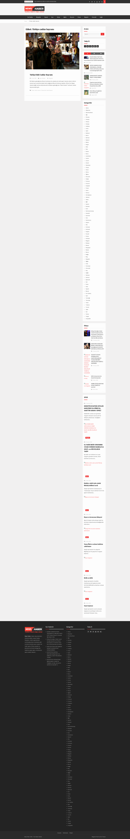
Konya (87, 236)
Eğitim (64, 17)
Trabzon (88, 305)
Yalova (87, 314)
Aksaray (87, 117)
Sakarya (87, 275)
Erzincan (88, 181)
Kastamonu (88, 220)
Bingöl (87, 144)
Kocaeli (87, 234)
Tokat (87, 302)
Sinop (87, 284)
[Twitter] (92, 2)
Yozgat (87, 316)
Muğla (87, 254)
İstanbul (87, 206)
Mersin (87, 252)
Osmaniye (88, 266)
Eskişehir (88, 185)
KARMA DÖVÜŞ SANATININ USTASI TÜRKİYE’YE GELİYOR (97, 385)
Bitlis (87, 147)
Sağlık (101, 17)
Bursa (87, 153)
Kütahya (88, 238)
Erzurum (88, 183)
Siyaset (46, 17)
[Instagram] (94, 2)
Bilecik (87, 142)
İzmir (87, 208)
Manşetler (38, 17)
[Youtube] (97, 2)
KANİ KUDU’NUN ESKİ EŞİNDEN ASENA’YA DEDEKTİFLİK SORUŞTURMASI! (54, 648)
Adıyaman (88, 110)
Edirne (87, 172)
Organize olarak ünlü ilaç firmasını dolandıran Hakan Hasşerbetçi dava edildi (96, 84)
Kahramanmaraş (90, 211)
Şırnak (87, 291)
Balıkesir (88, 133)
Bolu (87, 149)
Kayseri (87, 222)
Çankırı (87, 158)
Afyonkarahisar (89, 112)
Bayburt (87, 140)
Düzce (87, 169)
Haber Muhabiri (42, 78)
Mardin (87, 250)
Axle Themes (103, 836)
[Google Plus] (99, 2)
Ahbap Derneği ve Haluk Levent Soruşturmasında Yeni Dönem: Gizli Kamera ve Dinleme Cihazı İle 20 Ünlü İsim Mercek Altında (97, 334)
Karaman (88, 215)
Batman (87, 137)
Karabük (88, 213)
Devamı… (34, 652)
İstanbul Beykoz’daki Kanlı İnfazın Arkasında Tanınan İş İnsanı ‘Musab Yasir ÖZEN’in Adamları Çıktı (94, 58)
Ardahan (88, 126)
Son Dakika (30, 17)
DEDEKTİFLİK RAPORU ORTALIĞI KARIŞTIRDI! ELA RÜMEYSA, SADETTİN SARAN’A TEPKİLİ (94, 408)
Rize (87, 270)
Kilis (87, 224)
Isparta (87, 204)
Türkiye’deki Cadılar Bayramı (41, 75)
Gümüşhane (88, 195)
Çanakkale (88, 156)
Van (86, 311)
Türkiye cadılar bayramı (36, 90)
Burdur (87, 151)
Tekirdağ (88, 298)
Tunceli (87, 307)
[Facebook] (89, 2)
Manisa (87, 245)
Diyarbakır (88, 165)
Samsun (87, 277)
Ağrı (87, 114)
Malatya (87, 243)
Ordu (87, 263)
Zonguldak (88, 318)
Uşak (87, 309)
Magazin (86, 17)
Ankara (87, 121)
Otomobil (94, 17)
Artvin (87, 128)
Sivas (87, 286)
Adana (87, 108)
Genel (87, 190)
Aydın (87, 130)
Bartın (87, 135)
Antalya (87, 124)
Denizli (87, 163)
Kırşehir (87, 231)
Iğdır (87, 201)
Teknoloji (88, 300)
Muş (87, 256)
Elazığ (87, 179)
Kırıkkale (88, 227)
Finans (79, 17)
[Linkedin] (102, 2)
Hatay (87, 199)
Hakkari (87, 197)
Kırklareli (88, 229)
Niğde (87, 261)
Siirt (87, 282)
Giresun (87, 192)
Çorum (87, 160)
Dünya (58, 17)
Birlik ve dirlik (88, 578)
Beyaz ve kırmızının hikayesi (93, 517)
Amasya (87, 119)
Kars (87, 218)
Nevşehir (88, 259)
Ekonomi (72, 17)
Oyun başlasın (88, 606)
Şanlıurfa (88, 279)
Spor (52, 17)
